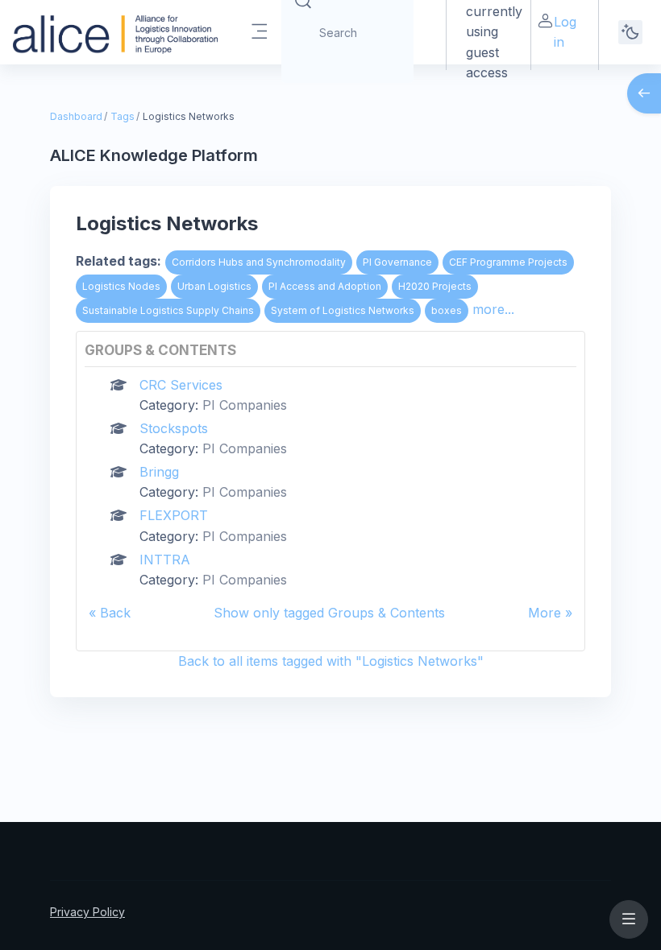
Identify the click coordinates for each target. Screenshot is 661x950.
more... (493, 309)
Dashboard (76, 116)
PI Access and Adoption (324, 286)
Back (115, 613)
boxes (446, 310)
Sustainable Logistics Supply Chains (168, 310)
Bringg (159, 472)
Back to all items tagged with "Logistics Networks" (331, 661)
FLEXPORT (173, 515)
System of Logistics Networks (342, 310)
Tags (122, 116)
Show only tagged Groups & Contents (329, 613)
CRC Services (180, 385)
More (544, 613)
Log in (565, 32)
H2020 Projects (435, 286)
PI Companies (244, 405)
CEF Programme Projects (508, 262)
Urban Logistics (214, 286)
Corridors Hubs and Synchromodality (259, 262)
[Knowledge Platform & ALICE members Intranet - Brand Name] (115, 32)
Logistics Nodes (121, 286)
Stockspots (173, 428)
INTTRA (164, 559)
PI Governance (397, 262)
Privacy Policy (87, 912)
